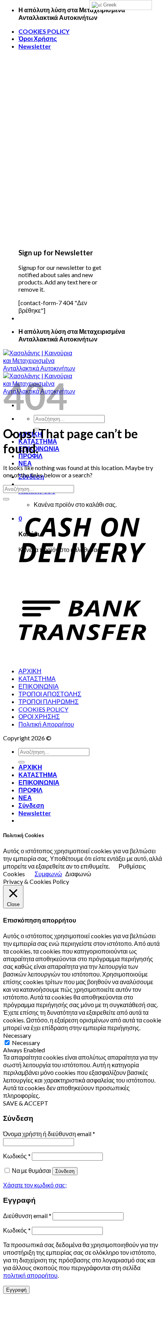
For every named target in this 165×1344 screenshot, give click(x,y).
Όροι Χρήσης (37, 38)
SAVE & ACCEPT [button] (25, 1103)
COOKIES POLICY (43, 31)
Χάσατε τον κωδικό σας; (35, 1185)
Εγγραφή (16, 1290)
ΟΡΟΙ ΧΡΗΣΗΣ (39, 716)
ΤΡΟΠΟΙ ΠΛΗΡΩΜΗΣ (48, 701)
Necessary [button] (17, 1035)
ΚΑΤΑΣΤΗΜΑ (37, 678)
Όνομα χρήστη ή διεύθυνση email (49, 1133)
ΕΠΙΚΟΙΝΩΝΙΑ (38, 448)
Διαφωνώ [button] (78, 873)
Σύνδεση (64, 1171)
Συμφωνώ (48, 873)
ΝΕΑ (25, 463)
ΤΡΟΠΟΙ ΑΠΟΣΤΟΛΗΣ (49, 693)
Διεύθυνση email (27, 1215)
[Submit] (6, 499)
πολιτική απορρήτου (30, 1275)
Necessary (26, 1042)
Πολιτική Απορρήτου (46, 724)
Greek (109, 5)
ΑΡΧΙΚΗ (29, 670)
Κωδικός (17, 1155)
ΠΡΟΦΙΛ (30, 455)
